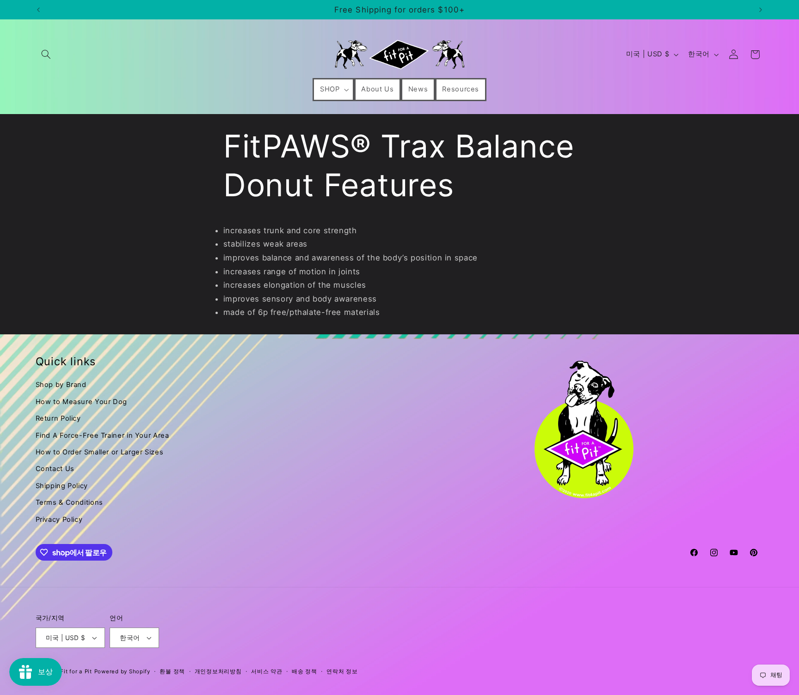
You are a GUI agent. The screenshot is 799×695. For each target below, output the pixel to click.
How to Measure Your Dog (82, 402)
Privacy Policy (59, 519)
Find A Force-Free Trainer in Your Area (102, 435)
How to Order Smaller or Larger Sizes (100, 452)
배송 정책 (304, 671)
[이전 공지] (38, 9)
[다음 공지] (760, 9)
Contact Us (55, 469)
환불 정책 (172, 671)
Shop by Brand (61, 385)
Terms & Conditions (69, 502)
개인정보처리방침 (218, 671)
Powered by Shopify (122, 671)
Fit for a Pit (76, 671)
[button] (46, 54)
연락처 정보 (341, 671)
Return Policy (58, 418)
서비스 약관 (266, 671)
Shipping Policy (62, 486)
